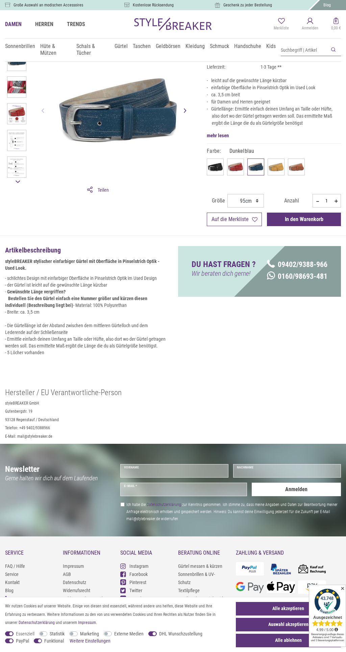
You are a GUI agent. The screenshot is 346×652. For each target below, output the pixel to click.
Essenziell (25, 633)
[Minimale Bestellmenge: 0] (317, 201)
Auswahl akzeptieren (288, 624)
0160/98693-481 (302, 276)
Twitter (135, 590)
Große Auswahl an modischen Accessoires (48, 5)
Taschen (142, 46)
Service (12, 574)
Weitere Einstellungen (90, 641)
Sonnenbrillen (20, 46)
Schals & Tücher (85, 49)
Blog (327, 5)
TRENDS (76, 24)
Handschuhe (247, 46)
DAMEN (13, 24)
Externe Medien (129, 633)
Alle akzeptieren (288, 608)
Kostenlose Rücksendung (153, 5)
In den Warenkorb (304, 219)
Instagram (139, 566)
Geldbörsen (168, 46)
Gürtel (121, 46)
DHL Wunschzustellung (180, 633)
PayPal (22, 641)
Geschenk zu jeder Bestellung (247, 5)
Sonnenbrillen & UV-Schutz (196, 578)
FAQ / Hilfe (15, 566)
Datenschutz (74, 582)
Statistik (57, 633)
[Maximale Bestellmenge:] (336, 201)
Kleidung (195, 46)
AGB (67, 574)
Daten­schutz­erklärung (37, 622)
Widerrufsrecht (76, 590)
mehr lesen (218, 135)
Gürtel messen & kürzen (200, 566)
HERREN (44, 24)
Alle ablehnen (288, 640)
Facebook (138, 574)
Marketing (89, 633)
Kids (271, 46)
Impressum (73, 566)
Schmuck (219, 46)
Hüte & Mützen (48, 49)
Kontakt (12, 582)
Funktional (54, 641)
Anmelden (296, 489)
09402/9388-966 (302, 264)
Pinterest (137, 582)
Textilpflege (189, 590)
